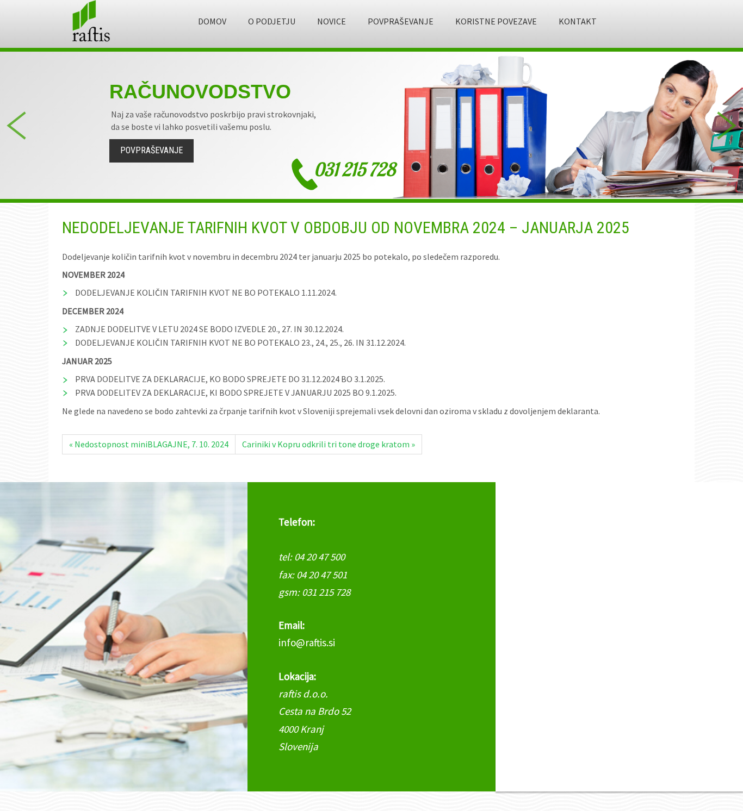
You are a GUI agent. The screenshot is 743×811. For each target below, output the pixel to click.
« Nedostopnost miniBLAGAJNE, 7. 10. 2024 (148, 444)
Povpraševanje (151, 150)
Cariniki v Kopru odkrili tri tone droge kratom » (328, 444)
